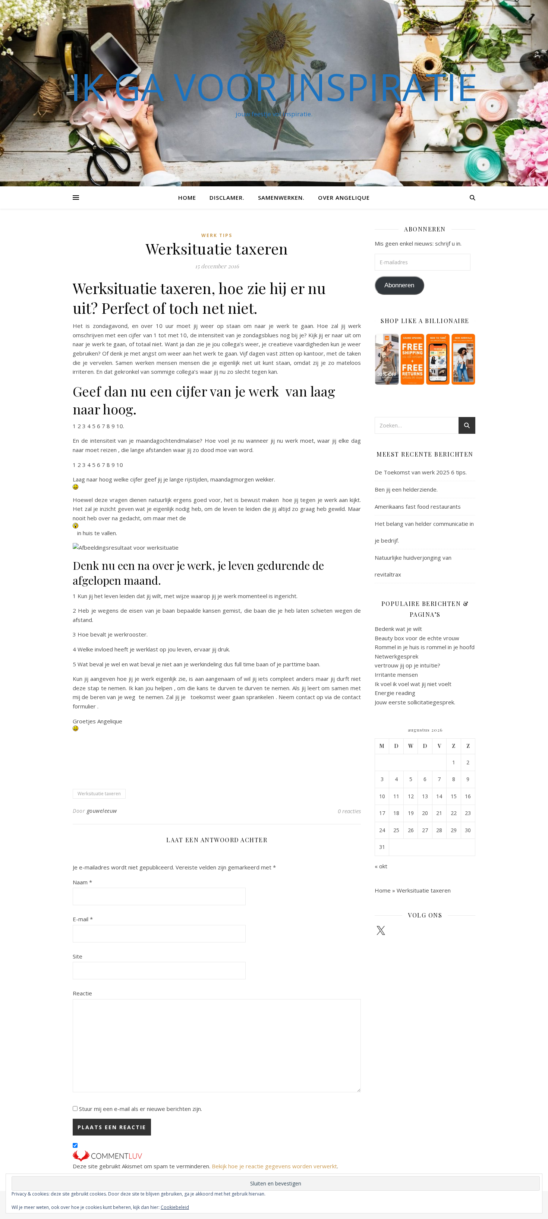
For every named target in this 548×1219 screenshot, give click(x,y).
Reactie (82, 993)
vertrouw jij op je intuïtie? (407, 665)
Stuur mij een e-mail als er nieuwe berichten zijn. (140, 1108)
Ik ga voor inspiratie (274, 86)
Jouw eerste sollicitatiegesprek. (415, 702)
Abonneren (399, 285)
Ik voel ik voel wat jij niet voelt (413, 684)
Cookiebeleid (175, 1207)
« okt (381, 866)
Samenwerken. (281, 197)
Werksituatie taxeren (99, 793)
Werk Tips (216, 235)
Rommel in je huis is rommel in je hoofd (425, 647)
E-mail (83, 919)
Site (77, 956)
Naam (82, 882)
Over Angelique (344, 197)
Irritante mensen (396, 674)
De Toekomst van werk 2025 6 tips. (421, 472)
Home (187, 197)
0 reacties (349, 811)
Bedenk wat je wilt (398, 628)
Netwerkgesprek (396, 656)
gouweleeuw (102, 810)
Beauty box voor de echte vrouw (417, 638)
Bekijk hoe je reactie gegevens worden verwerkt (274, 1166)
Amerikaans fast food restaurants (418, 506)
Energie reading (395, 693)
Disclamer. (227, 197)
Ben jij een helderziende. (406, 489)
